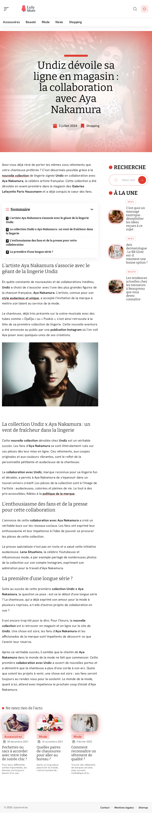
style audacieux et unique (20, 298)
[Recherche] (135, 9)
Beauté (132, 271)
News (131, 202)
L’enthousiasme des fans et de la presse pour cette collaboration (41, 242)
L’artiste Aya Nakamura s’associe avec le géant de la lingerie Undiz (47, 220)
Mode (43, 736)
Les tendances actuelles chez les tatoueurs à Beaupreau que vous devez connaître (136, 288)
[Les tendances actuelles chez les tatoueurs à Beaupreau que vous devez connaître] (116, 286)
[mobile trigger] (7, 9)
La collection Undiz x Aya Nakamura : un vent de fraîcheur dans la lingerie (49, 231)
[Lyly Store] (28, 9)
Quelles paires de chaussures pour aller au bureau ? (49, 753)
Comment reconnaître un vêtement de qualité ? (83, 753)
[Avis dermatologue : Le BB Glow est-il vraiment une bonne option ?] (116, 251)
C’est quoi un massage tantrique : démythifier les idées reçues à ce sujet (135, 218)
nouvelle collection (15, 175)
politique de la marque (59, 494)
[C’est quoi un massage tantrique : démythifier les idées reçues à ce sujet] (116, 216)
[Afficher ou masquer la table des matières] (62, 209)
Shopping (92, 126)
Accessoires (13, 736)
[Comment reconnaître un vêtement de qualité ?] (84, 723)
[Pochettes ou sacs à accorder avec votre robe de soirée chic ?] (15, 723)
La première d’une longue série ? (31, 251)
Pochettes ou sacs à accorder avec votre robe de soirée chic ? (15, 753)
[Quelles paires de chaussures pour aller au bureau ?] (50, 723)
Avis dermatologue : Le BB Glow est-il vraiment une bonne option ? (137, 253)
